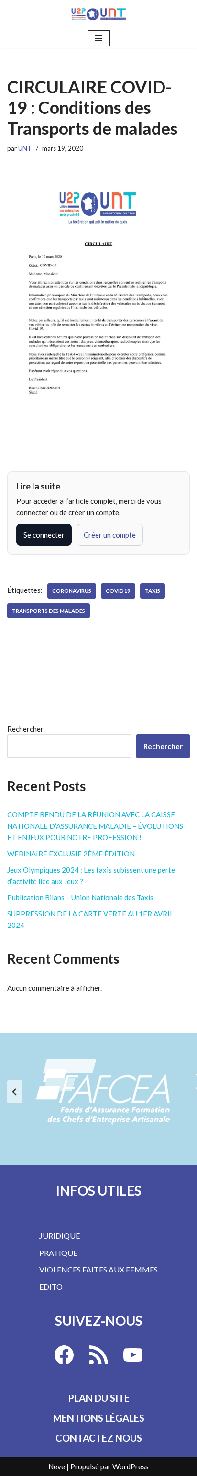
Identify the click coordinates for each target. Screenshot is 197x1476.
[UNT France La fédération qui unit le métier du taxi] (98, 14)
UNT (25, 148)
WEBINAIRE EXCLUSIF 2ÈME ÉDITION (71, 853)
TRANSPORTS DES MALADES (48, 611)
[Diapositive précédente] (14, 1091)
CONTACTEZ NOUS (98, 1438)
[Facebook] (64, 1355)
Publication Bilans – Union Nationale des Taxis (80, 897)
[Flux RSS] (98, 1355)
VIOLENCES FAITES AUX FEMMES (98, 1269)
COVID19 (118, 591)
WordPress (130, 1466)
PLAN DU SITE (99, 1398)
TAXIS (152, 591)
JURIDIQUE (59, 1235)
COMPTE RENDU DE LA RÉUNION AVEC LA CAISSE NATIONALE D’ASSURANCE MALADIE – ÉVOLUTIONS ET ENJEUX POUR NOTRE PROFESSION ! (95, 826)
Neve (56, 1466)
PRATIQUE (58, 1252)
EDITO (51, 1286)
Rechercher (25, 728)
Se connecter (44, 534)
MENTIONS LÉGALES (98, 1418)
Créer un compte (110, 534)
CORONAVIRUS (71, 591)
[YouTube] (132, 1355)
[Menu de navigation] (99, 38)
